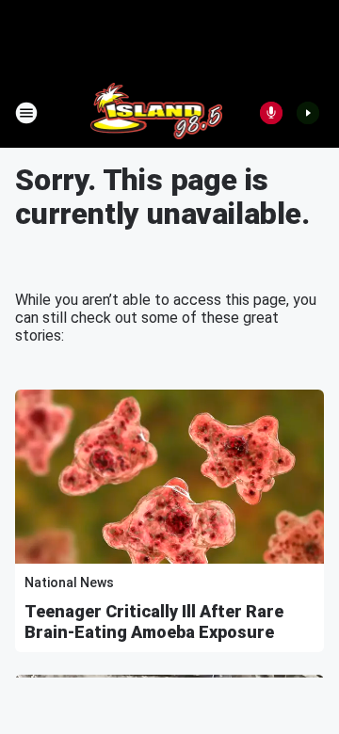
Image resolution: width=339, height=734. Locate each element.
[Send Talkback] (271, 113)
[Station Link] (156, 113)
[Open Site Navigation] (26, 113)
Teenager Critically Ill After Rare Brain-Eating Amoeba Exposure (153, 621)
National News (69, 582)
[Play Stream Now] (308, 113)
